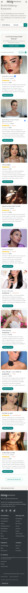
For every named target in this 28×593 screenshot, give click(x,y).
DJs (2, 533)
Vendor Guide (4, 566)
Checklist (18, 521)
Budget (17, 531)
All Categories (4, 538)
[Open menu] (1, 1)
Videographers (4, 521)
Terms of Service (14, 576)
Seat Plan (18, 528)
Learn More (3, 561)
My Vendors (19, 523)
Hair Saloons (4, 531)
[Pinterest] (10, 510)
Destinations (4, 550)
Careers (18, 548)
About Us (18, 545)
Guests (17, 526)
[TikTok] (14, 510)
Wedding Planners (5, 526)
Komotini (16, 25)
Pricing (2, 564)
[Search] (25, 25)
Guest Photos (19, 533)
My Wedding (19, 518)
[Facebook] (6, 510)
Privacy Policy (4, 576)
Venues (2, 523)
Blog (2, 548)
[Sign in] (26, 1)
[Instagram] (2, 510)
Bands (2, 536)
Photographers (4, 518)
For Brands (18, 550)
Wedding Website (20, 536)
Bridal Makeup (6, 25)
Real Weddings (4, 545)
